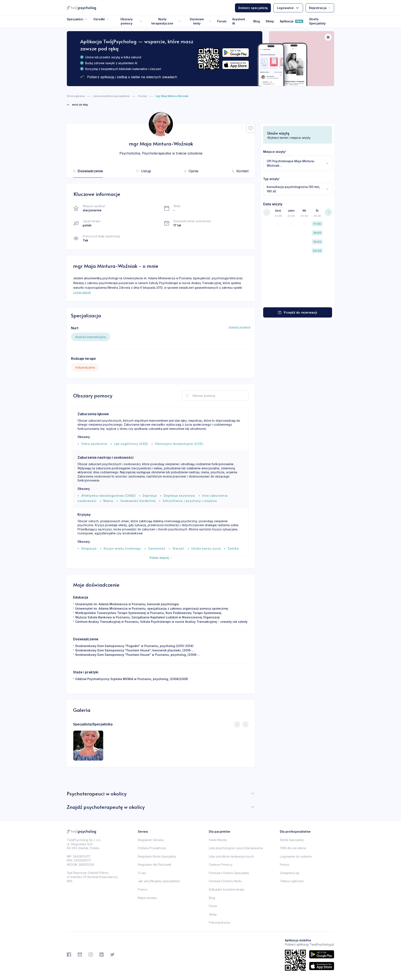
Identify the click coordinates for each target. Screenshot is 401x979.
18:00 (317, 232)
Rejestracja (317, 8)
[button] (250, 128)
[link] (77, 105)
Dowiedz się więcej (240, 327)
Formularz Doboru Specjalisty (229, 873)
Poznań (142, 96)
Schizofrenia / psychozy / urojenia (190, 501)
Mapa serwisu (147, 898)
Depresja (150, 495)
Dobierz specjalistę (253, 8)
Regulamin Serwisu (151, 840)
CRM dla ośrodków (293, 848)
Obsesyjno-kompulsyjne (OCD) (179, 443)
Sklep (270, 21)
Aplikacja (291, 21)
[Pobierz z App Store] (235, 64)
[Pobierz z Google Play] (235, 52)
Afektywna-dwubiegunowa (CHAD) (108, 495)
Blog (256, 21)
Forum (221, 21)
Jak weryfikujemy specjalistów (159, 881)
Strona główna (76, 96)
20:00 (317, 250)
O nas (142, 873)
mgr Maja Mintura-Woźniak (171, 96)
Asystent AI (238, 21)
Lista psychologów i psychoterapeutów (236, 848)
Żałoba (233, 548)
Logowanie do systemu (296, 856)
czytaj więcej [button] (82, 292)
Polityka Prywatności (152, 848)
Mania (108, 501)
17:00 (317, 223)
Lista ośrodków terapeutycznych (231, 856)
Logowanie (285, 8)
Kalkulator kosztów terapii (226, 889)
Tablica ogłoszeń (292, 881)
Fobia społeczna (94, 443)
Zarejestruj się (289, 873)
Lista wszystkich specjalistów (111, 96)
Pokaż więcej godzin (297, 299)
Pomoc (142, 889)
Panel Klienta (218, 840)
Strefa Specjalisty (317, 21)
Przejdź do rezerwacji (300, 312)
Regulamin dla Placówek (154, 864)
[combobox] (297, 163)
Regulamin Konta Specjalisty (157, 856)
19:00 (317, 241)
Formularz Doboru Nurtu (225, 881)
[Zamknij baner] (328, 37)
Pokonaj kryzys (219, 922)
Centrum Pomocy (220, 864)
